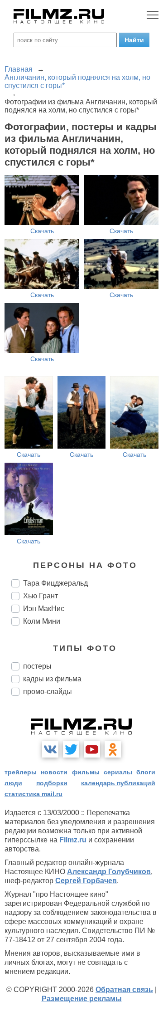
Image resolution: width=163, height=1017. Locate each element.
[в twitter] (71, 749)
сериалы (118, 772)
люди (13, 783)
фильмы (86, 772)
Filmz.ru (72, 840)
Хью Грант (40, 596)
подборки (51, 783)
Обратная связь (124, 989)
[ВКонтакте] (50, 749)
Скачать (42, 231)
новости (54, 772)
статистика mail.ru (33, 793)
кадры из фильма (52, 679)
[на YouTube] (92, 749)
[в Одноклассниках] (113, 749)
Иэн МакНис (43, 608)
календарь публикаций (118, 783)
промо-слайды (47, 691)
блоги (145, 772)
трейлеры (21, 772)
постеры (37, 666)
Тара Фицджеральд (55, 583)
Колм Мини (41, 621)
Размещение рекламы (82, 998)
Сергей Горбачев (86, 881)
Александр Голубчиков (109, 871)
